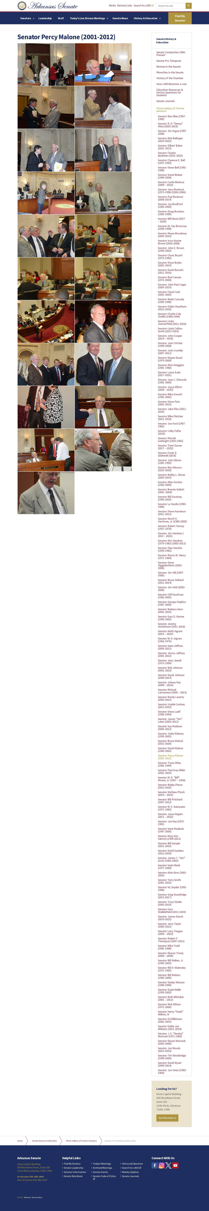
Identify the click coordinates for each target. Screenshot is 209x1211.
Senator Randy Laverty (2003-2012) (171, 698)
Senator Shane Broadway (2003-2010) (172, 235)
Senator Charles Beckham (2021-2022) (170, 154)
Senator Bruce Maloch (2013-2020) (170, 742)
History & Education (145, 18)
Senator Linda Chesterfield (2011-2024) (172, 322)
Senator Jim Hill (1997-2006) (171, 574)
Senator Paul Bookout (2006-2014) (170, 198)
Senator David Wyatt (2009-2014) (169, 1064)
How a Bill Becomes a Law (171, 84)
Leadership (45, 18)
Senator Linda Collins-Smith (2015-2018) (170, 330)
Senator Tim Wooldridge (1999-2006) (172, 1057)
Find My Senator (180, 18)
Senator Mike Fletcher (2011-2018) (170, 417)
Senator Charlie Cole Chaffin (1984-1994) (169, 315)
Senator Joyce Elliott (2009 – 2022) (170, 388)
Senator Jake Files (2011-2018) (172, 410)
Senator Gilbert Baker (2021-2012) (170, 147)
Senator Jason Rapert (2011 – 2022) (170, 815)
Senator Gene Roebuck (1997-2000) (171, 830)
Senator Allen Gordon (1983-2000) (170, 483)
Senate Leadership (73, 1167)
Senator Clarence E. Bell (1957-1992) (171, 161)
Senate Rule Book (73, 1176)
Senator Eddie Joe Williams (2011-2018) (170, 1027)
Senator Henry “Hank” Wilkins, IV (170, 1013)
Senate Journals (165, 101)
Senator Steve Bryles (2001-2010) (170, 264)
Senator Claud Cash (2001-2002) (169, 293)
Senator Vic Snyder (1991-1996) (172, 888)
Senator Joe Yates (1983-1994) (172, 1071)
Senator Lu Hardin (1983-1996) (172, 505)
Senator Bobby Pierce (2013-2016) (170, 786)
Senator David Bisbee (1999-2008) (170, 176)
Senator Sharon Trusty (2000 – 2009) (170, 954)
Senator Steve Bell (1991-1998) (172, 169)
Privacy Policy (37, 1197)
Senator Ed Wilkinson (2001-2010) (170, 1020)
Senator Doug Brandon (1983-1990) (171, 213)
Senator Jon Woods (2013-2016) (169, 1049)
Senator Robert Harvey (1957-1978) (171, 527)
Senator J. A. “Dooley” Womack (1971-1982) (170, 1035)
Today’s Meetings (102, 1163)
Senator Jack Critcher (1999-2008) (170, 344)
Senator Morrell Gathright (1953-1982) (170, 439)
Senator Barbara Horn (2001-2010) (170, 610)
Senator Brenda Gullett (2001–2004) (171, 491)
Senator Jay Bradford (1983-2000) (170, 205)
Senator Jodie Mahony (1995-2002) (171, 735)
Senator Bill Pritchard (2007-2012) (170, 801)
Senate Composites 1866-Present (171, 53)
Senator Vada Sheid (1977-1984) (169, 866)
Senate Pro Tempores (168, 60)
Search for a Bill (142, 5)
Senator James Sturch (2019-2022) (170, 918)
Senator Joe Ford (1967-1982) (172, 425)
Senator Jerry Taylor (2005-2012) (169, 925)
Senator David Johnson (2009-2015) (171, 676)
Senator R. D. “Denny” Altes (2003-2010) (170, 125)
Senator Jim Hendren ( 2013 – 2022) (171, 534)
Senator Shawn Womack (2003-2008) (172, 1042)
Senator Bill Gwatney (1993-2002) (170, 498)
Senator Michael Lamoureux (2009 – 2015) (172, 691)
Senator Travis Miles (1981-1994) (169, 764)
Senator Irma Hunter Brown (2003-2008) (169, 242)
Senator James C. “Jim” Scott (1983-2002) (171, 859)
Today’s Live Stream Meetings (87, 18)
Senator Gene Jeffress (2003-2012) (170, 647)
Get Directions (166, 1117)
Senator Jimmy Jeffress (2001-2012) (171, 654)
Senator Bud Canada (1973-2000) (169, 278)
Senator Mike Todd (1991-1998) (169, 947)
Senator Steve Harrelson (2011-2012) (172, 513)
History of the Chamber (169, 78)
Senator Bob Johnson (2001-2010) (170, 669)
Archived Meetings (102, 1167)
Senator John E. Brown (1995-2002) (171, 249)
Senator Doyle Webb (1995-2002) (169, 991)
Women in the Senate (168, 66)
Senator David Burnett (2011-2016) (170, 271)
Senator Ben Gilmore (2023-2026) (170, 469)
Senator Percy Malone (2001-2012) (170, 757)
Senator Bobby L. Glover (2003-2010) (171, 476)
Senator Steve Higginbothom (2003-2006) (170, 565)
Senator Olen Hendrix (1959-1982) (170, 549)
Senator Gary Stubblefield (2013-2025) (172, 910)
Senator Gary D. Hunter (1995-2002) (171, 618)
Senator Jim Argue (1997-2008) (172, 132)
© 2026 (20, 1197)
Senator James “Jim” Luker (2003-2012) (170, 720)
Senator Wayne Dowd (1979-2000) (170, 359)
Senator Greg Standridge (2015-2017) (172, 896)
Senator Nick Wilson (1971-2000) (169, 1005)
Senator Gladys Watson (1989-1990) (171, 984)
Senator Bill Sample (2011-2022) (169, 845)
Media (112, 5)
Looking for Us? (166, 1089)
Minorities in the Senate (169, 72)
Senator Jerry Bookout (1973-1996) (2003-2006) (172, 191)
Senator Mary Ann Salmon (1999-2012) (169, 837)
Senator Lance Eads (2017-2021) (169, 374)
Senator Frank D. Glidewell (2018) (167, 454)
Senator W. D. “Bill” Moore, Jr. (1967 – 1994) (171, 779)
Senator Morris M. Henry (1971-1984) (172, 556)
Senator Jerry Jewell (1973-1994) (169, 662)
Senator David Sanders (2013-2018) (171, 852)
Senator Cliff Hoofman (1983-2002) (170, 596)
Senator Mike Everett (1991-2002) (170, 395)
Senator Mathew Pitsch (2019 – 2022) (171, 793)
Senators (25, 18)
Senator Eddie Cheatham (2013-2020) (172, 308)
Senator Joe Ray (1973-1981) (171, 823)
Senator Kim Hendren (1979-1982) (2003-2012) (172, 542)
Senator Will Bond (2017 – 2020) (171, 220)
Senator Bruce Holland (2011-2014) (171, 581)
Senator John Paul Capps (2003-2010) (172, 286)
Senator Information (75, 1172)
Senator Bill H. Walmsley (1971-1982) (172, 969)
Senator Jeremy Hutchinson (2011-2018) (171, 625)
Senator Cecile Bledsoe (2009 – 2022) (171, 183)
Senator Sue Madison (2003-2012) (170, 727)
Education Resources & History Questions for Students (169, 92)
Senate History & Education (166, 40)
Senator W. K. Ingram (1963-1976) (170, 640)
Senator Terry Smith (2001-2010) (169, 881)
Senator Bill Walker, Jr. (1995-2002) (170, 962)
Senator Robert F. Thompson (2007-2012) (171, 940)
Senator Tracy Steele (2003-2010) (170, 903)
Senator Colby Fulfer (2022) (169, 432)
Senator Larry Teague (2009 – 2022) (170, 932)
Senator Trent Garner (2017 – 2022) (170, 447)
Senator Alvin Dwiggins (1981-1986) (171, 366)
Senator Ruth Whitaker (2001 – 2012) (171, 998)
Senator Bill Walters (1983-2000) (169, 976)
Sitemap (27, 1197)
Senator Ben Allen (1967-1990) (172, 117)
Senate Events (100, 1172)
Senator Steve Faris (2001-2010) (169, 403)
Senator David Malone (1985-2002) (170, 749)
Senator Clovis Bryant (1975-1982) (170, 256)
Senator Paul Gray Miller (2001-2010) (171, 771)
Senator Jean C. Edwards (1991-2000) (172, 381)
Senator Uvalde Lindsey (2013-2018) (171, 706)
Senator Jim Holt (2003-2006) (171, 588)
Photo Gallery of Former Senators (170, 110)
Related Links (124, 5)
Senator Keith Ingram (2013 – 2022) (170, 632)
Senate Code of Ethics (104, 1176)
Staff (61, 18)
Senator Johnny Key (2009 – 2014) (169, 684)
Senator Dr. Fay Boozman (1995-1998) (172, 227)
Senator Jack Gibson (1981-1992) (169, 461)
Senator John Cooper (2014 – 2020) (170, 337)
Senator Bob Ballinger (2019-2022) (170, 139)
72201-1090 (163, 1109)
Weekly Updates (130, 1172)
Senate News (120, 18)
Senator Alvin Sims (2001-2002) (172, 874)
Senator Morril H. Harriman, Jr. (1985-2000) (172, 520)
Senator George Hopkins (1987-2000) (172, 603)
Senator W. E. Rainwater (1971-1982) (171, 808)
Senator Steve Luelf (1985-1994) (169, 713)
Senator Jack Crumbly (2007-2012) (170, 352)
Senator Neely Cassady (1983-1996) (171, 300)
